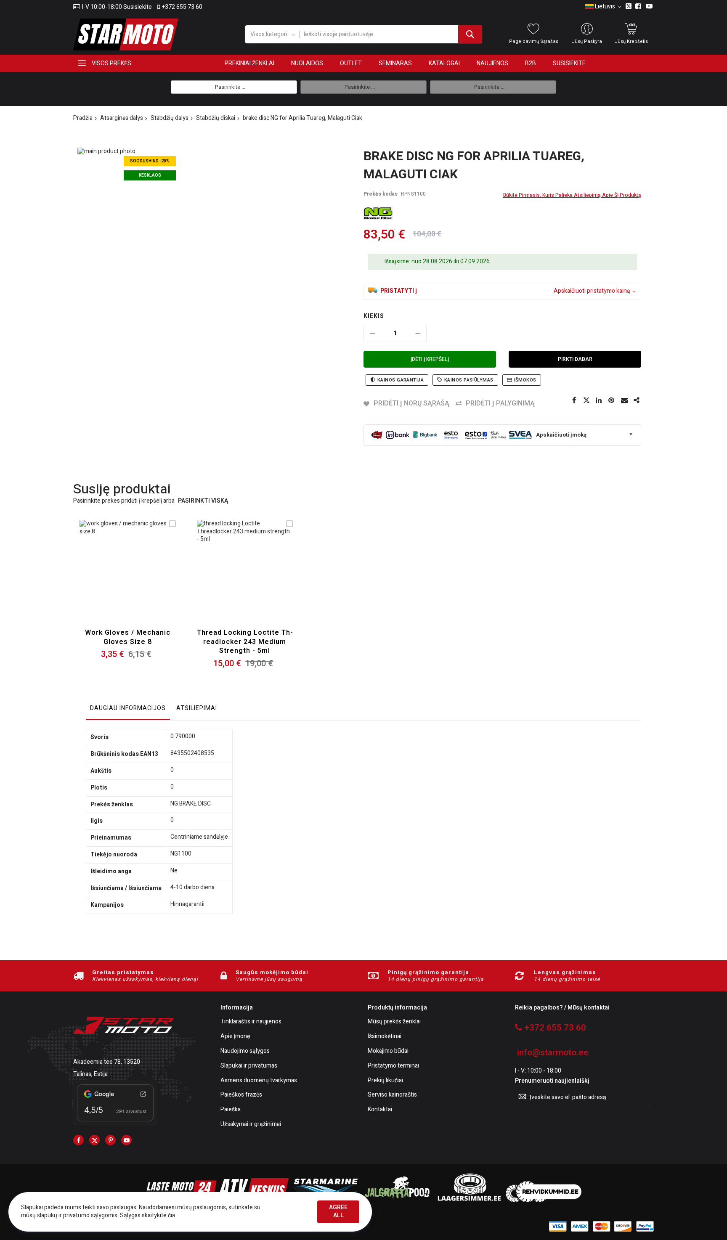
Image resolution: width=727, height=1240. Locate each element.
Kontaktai (380, 1110)
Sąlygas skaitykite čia (147, 1215)
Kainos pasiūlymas (468, 380)
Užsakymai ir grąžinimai (250, 1125)
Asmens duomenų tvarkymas (258, 1081)
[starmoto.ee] (125, 34)
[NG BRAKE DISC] (378, 213)
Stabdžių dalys (169, 118)
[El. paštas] (624, 400)
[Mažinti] (372, 333)
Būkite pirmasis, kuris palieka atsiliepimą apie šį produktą (572, 195)
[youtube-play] (126, 1140)
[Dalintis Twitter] (586, 400)
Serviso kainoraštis (392, 1095)
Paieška (230, 1110)
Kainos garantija (400, 380)
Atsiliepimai (196, 708)
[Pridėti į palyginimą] (147, 578)
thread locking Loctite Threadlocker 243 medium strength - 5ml (245, 642)
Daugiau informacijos (128, 708)
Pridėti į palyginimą (500, 403)
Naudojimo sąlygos (245, 1051)
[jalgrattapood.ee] (397, 1200)
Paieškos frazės (241, 1095)
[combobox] (391, 34)
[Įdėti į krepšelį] (108, 578)
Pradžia (83, 118)
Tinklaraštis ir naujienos (250, 1022)
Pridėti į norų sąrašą (411, 403)
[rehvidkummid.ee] (543, 1200)
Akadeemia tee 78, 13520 (106, 1061)
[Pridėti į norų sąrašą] (127, 578)
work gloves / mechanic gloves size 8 (127, 637)
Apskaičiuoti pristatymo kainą (592, 291)
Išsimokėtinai (384, 1037)
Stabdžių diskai (215, 118)
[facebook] (78, 1140)
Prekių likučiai (385, 1081)
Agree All (338, 1211)
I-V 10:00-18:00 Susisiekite (117, 7)
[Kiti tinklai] (637, 400)
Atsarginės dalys (121, 118)
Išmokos (525, 380)
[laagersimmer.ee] (469, 1200)
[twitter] (94, 1140)
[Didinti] (417, 333)
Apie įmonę (235, 1037)
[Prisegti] (612, 400)
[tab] (128, 710)
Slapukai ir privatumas (248, 1066)
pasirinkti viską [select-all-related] (203, 501)
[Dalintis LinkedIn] (599, 400)
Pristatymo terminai (393, 1066)
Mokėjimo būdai (388, 1051)
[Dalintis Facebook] (574, 400)
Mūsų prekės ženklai (394, 1022)
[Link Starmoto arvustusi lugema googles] (115, 1123)
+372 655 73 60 (182, 7)
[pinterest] (110, 1140)
